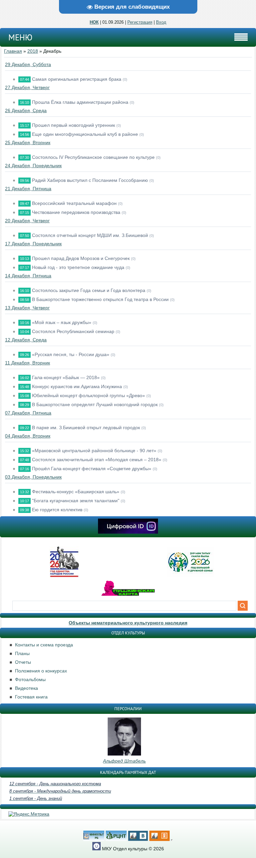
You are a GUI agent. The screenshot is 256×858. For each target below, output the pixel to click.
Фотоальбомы (30, 679)
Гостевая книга (31, 696)
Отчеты (23, 662)
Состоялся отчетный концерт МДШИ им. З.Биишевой (90, 235)
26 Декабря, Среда (26, 110)
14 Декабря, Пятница (28, 275)
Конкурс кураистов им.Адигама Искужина (77, 386)
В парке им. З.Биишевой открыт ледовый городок (86, 427)
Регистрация (139, 22)
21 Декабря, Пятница (28, 188)
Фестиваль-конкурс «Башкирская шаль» (75, 491)
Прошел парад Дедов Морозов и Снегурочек (81, 258)
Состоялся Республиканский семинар (73, 331)
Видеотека (26, 688)
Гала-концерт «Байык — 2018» (66, 377)
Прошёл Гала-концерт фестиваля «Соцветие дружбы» (91, 468)
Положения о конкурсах (41, 670)
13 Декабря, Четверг (27, 307)
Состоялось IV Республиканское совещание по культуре (93, 157)
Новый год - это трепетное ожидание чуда (78, 267)
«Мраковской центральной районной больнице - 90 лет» (94, 450)
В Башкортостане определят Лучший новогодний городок (95, 404)
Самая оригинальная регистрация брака (76, 79)
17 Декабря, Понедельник (33, 243)
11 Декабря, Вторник (27, 362)
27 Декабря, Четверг (27, 87)
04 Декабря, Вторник (27, 436)
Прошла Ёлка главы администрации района (80, 102)
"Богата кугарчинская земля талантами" (75, 500)
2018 (32, 51)
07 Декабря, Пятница (28, 412)
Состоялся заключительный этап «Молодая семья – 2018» (96, 459)
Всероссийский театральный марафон (74, 203)
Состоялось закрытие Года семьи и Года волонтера (88, 290)
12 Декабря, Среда (26, 339)
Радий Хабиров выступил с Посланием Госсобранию (90, 180)
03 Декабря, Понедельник (33, 477)
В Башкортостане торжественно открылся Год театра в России (100, 299)
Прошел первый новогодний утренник (73, 125)
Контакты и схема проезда (44, 644)
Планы (22, 653)
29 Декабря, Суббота (28, 64)
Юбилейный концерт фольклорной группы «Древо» (88, 395)
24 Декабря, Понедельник (33, 165)
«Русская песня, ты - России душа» (70, 354)
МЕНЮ (20, 37)
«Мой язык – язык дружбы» (61, 322)
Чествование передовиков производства (76, 212)
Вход (161, 22)
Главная (13, 51)
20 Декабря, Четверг (27, 220)
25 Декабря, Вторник (27, 142)
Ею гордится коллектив (57, 509)
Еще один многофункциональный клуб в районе (85, 134)
